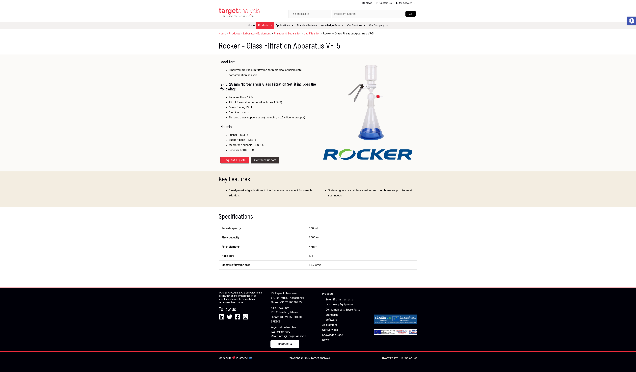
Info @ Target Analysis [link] (292, 336)
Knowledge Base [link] (330, 25)
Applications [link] (283, 25)
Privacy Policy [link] (389, 358)
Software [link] (331, 319)
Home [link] (251, 25)
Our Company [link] (377, 25)
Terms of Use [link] (408, 358)
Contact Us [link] (385, 2)
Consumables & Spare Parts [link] (342, 309)
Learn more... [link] (238, 302)
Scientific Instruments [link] (339, 299)
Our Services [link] (354, 25)
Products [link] (263, 25)
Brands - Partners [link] (307, 25)
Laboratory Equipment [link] (339, 304)
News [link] (369, 2)
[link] (631, 21)
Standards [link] (331, 314)
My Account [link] (405, 2)
